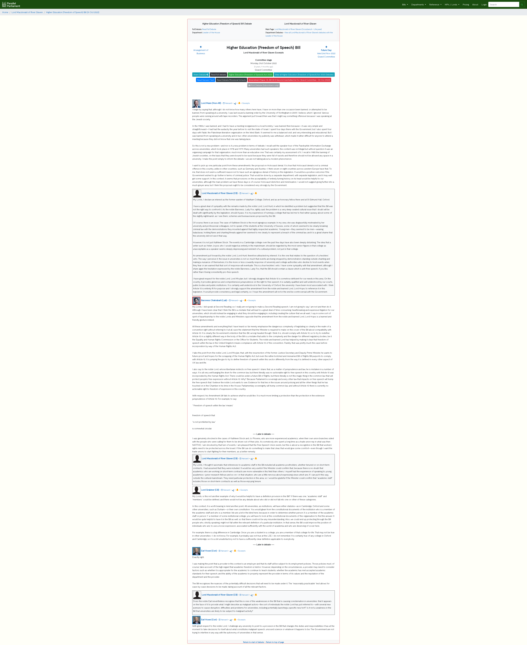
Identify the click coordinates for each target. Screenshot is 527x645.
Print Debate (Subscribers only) (264, 85)
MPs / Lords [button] (451, 4)
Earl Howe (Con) (209, 550)
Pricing (466, 4)
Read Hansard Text (205, 79)
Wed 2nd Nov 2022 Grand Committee (326, 53)
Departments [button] (417, 4)
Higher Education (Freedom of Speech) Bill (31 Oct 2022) (72, 12)
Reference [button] (434, 4)
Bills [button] (404, 4)
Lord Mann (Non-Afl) (211, 102)
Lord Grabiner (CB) (210, 489)
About (475, 4)
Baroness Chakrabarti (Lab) (214, 300)
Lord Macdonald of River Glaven (27, 12)
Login (484, 4)
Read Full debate (218, 74)
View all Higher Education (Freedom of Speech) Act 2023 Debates (304, 74)
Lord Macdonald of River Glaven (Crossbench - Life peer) (298, 29)
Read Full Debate (209, 29)
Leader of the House (211, 32)
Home (5, 12)
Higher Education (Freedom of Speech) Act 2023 (250, 74)
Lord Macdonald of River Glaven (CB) (220, 192)
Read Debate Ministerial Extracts (231, 79)
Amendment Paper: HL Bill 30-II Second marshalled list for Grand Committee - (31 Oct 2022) (289, 79)
